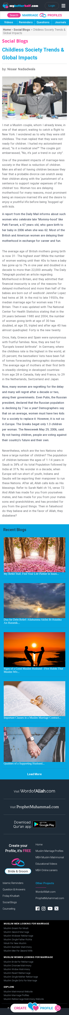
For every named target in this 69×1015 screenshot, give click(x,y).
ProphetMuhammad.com (50, 898)
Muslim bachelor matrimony (18, 947)
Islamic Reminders (13, 883)
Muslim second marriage (16, 932)
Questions (43, 22)
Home (7, 29)
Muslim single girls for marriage (20, 980)
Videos (8, 22)
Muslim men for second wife (18, 950)
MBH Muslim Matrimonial (50, 857)
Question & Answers (14, 889)
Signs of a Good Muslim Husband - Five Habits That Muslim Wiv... (33, 670)
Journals (60, 22)
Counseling (9, 908)
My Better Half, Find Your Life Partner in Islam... (31, 573)
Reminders (26, 22)
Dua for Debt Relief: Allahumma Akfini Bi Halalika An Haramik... (33, 621)
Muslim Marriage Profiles (49, 851)
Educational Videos (46, 863)
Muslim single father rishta (18, 939)
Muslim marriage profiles (16, 995)
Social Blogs (22, 29)
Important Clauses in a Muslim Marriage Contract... (32, 717)
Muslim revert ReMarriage (17, 973)
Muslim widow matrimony (17, 969)
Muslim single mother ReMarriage (21, 976)
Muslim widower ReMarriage (18, 935)
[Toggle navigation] (62, 6)
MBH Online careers (47, 870)
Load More (34, 774)
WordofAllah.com (46, 891)
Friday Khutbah (11, 895)
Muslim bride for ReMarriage (18, 961)
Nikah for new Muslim (15, 943)
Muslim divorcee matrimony (17, 965)
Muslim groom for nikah (16, 928)
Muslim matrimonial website (18, 991)
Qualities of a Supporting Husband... (24, 763)
